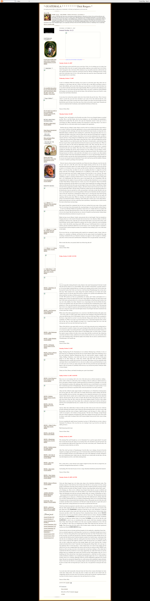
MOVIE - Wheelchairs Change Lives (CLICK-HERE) (49, 441)
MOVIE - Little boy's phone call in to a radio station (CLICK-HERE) (49, 508)
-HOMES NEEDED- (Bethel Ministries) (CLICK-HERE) (49, 494)
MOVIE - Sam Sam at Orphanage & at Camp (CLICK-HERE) (49, 456)
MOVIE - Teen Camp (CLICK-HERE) (49, 469)
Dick (57, 14)
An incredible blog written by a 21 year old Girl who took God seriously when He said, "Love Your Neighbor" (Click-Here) (50, 91)
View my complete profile (49, 24)
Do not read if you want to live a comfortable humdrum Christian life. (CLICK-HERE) (50, 113)
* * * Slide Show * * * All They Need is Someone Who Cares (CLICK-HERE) (50, 271)
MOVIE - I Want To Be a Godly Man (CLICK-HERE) (50, 427)
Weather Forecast (49, 32)
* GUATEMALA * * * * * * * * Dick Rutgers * (68, 6)
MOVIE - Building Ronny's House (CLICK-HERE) (50, 398)
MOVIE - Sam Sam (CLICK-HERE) (49, 463)
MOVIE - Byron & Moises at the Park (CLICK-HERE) (50, 354)
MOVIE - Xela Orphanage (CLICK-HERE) (50, 333)
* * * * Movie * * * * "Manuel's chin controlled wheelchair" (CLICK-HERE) (50, 205)
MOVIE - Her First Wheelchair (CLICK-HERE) (49, 405)
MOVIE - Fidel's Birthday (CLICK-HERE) (50, 339)
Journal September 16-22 (50, 524)
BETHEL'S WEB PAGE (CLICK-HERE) (50, 124)
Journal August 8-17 (49, 537)
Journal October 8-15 (49, 517)
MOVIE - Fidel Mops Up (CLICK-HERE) (50, 288)
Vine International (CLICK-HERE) (48, 180)
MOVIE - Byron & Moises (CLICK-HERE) (50, 483)
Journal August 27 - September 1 (48, 531)
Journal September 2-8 (49, 528)
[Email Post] (71, 582)
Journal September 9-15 (50, 526)
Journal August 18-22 (49, 535)
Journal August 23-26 (49, 534)
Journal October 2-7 (49, 519)
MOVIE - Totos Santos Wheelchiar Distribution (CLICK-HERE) (49, 477)
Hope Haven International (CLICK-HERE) (50, 131)
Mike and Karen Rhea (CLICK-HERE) (49, 138)
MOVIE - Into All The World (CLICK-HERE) (49, 433)
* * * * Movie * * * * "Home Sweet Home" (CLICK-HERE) (50, 249)
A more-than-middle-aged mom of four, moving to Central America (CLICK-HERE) (50, 62)
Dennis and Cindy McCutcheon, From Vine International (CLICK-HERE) (50, 159)
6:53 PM (67, 582)
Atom (76, 592)
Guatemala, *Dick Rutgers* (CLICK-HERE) (50, 501)
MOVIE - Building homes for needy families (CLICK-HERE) (50, 448)
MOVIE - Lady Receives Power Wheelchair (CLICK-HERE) (50, 312)
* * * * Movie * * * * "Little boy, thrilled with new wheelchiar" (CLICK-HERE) (50, 231)
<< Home (63, 594)
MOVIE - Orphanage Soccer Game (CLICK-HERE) (49, 346)
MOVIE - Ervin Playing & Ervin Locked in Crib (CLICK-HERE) (50, 380)
